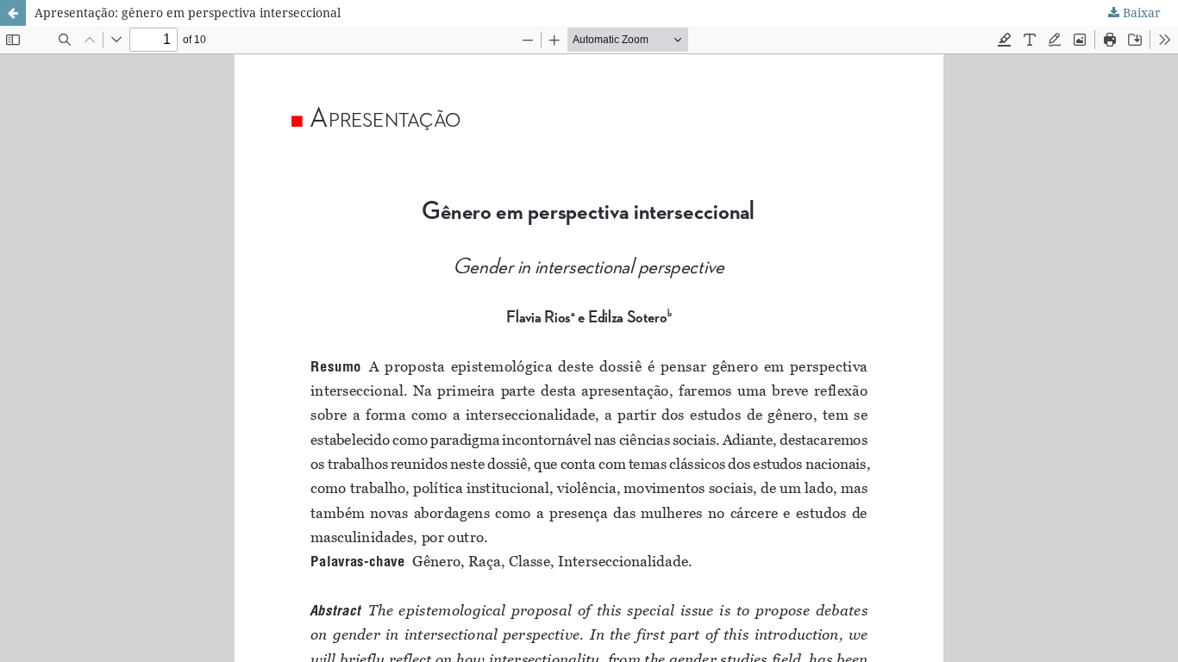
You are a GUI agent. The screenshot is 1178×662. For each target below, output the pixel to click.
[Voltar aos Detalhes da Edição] (13, 13)
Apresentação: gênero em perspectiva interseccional (187, 12)
